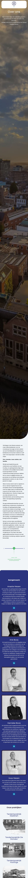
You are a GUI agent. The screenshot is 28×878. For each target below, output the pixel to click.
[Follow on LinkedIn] (14, 608)
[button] (4, 548)
